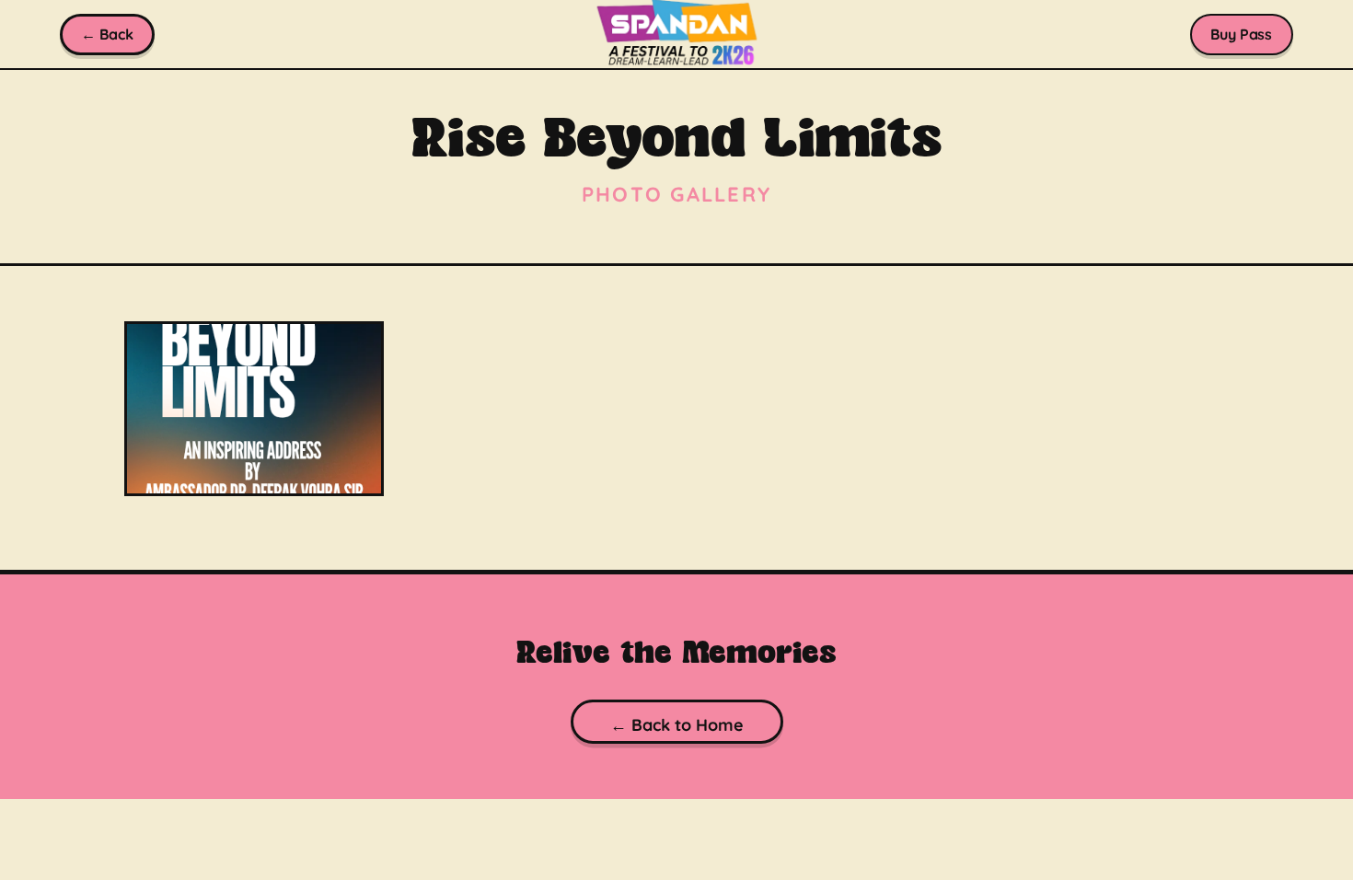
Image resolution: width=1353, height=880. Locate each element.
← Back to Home (676, 724)
